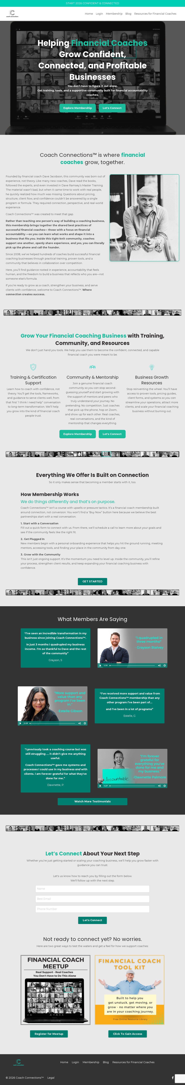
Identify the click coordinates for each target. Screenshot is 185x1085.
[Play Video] (100, 665)
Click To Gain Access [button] (127, 1034)
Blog (128, 13)
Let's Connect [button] (92, 920)
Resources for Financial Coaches (155, 13)
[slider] (132, 665)
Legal (50, 1077)
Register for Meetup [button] (49, 1034)
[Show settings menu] (165, 665)
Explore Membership (77, 108)
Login (99, 13)
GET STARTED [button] (92, 581)
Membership (114, 13)
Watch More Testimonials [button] (92, 801)
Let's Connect (112, 108)
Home (89, 13)
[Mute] (159, 665)
